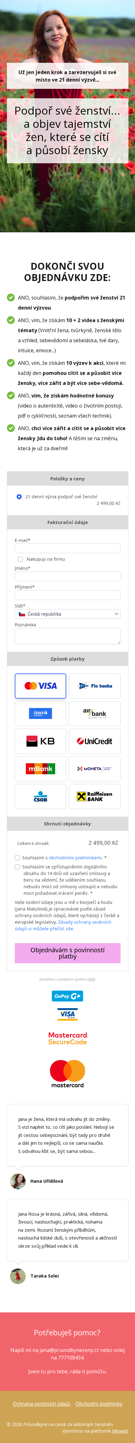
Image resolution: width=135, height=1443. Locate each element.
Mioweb (120, 1431)
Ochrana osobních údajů (41, 1403)
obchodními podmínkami (75, 858)
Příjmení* (25, 587)
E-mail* (22, 540)
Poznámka (25, 625)
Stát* (20, 606)
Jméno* (22, 568)
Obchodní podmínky (98, 1403)
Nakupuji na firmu (45, 559)
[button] (41, 686)
